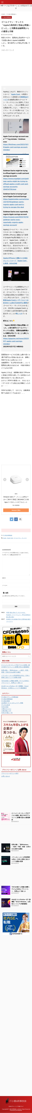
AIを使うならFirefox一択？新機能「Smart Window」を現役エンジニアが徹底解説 (15, 687)
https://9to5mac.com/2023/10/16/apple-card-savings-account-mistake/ (15, 147)
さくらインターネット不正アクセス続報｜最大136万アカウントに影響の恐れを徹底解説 (15, 666)
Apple (4, 538)
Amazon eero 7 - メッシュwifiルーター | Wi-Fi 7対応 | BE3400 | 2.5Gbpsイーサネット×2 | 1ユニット (16, 499)
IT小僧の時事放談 (7, 535)
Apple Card (15, 94)
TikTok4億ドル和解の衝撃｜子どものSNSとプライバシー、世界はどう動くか (15, 682)
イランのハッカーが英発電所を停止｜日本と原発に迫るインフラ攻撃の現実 (15, 676)
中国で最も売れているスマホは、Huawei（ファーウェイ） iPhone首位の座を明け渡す (18, 615)
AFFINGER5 (19, 1110)
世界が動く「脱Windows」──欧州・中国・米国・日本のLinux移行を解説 (15, 671)
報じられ (19, 313)
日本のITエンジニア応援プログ (16, 1106)
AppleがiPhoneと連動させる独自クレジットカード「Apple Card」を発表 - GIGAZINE (15, 260)
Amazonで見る (16, 510)
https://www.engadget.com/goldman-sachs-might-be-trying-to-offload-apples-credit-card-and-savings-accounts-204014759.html (16, 184)
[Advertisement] (16, 68)
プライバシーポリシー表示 (9, 773)
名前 (4, 578)
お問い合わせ (5, 776)
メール (4, 585)
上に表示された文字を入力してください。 (14, 596)
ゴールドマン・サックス (20, 538)
